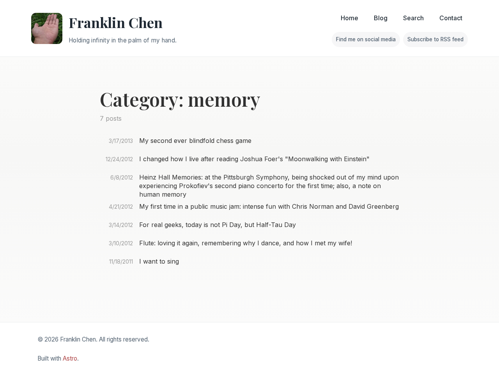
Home (349, 18)
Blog (381, 18)
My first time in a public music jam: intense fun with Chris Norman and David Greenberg (269, 206)
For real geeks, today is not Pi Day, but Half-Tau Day (217, 225)
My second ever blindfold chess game (195, 140)
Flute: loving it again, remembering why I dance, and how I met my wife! (245, 243)
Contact (450, 18)
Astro (70, 358)
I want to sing (159, 261)
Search (413, 18)
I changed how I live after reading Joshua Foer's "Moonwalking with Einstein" (254, 159)
